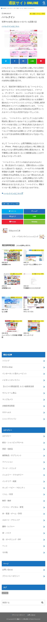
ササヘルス (6, 412)
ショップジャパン (9, 419)
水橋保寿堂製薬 (8, 406)
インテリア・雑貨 (9, 481)
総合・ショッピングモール (12, 442)
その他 (5, 552)
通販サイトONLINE (23, 3)
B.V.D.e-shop (7, 367)
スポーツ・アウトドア (11, 520)
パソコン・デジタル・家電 (12, 507)
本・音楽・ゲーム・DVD (11, 204)
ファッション (7, 462)
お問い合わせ (7, 570)
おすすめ (5, 593)
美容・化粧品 (7, 449)
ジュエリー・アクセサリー (12, 475)
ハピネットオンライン (11, 380)
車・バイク (6, 533)
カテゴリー (6, 436)
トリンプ (5, 361)
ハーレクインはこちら (10, 26)
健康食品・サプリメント (12, 455)
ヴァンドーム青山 (9, 393)
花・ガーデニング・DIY (11, 539)
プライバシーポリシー (11, 576)
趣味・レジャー (8, 526)
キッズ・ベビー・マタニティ (13, 488)
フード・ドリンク (9, 468)
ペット (5, 546)
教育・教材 (6, 501)
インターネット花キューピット (14, 373)
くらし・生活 (7, 494)
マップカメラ (7, 399)
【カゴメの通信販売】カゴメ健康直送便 (18, 386)
